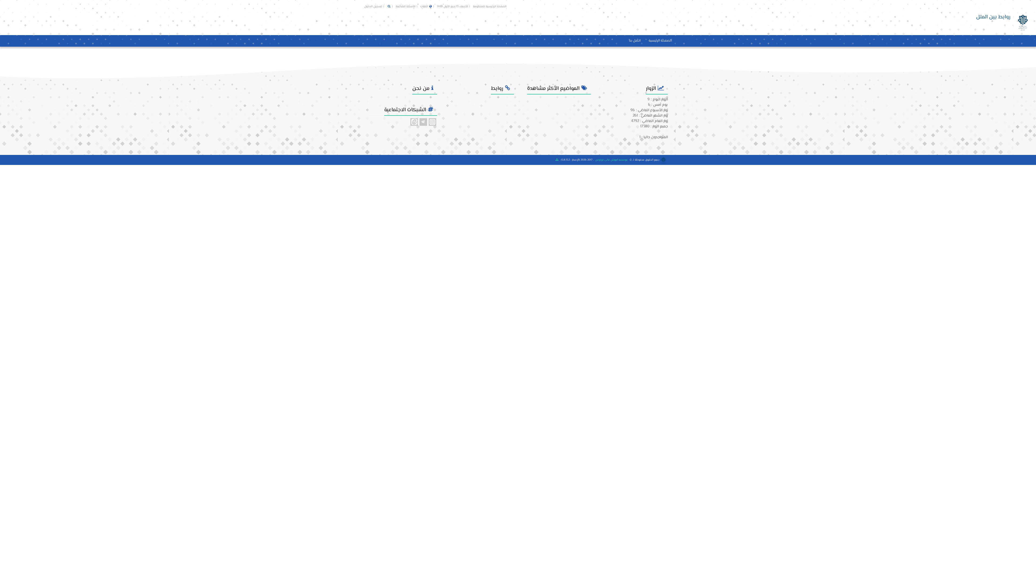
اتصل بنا (634, 40)
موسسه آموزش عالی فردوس (611, 160)
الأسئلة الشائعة (405, 6)
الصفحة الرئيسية (660, 40)
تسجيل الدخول (373, 6)
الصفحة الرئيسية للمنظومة (489, 6)
